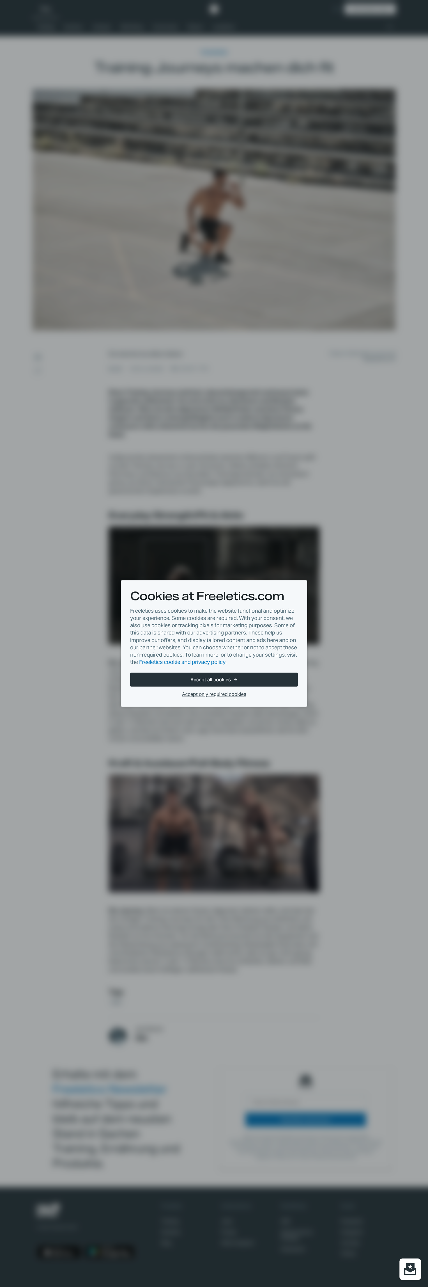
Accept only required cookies (214, 694)
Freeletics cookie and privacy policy (182, 662)
